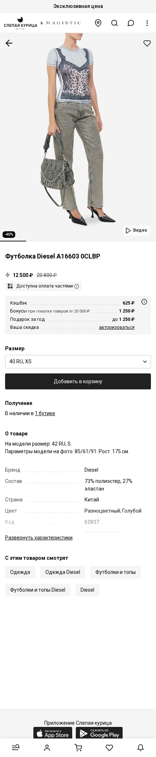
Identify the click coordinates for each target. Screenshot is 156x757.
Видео (140, 230)
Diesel (87, 590)
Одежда (20, 572)
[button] (131, 23)
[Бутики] (98, 23)
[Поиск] (114, 23)
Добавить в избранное (147, 43)
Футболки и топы (115, 572)
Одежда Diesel (62, 572)
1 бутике (45, 413)
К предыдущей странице (9, 43)
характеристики (39, 538)
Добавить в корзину (78, 381)
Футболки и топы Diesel (37, 590)
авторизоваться (117, 327)
